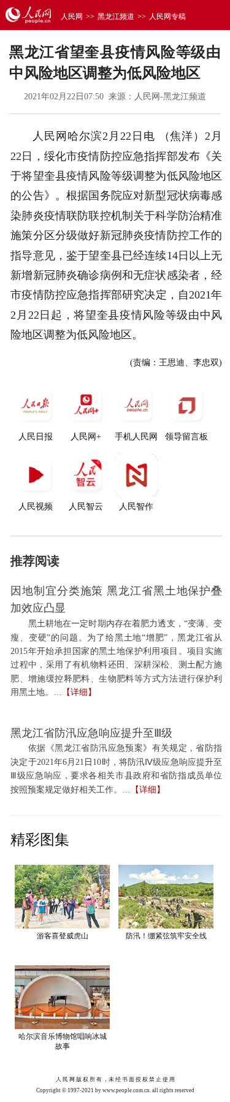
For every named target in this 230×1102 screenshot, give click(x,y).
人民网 (72, 16)
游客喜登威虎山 (62, 936)
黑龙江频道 (116, 16)
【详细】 (79, 692)
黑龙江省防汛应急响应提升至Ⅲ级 (91, 733)
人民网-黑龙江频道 (170, 96)
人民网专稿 (167, 16)
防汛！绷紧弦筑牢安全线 (166, 936)
